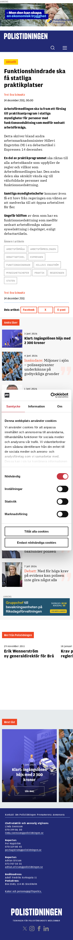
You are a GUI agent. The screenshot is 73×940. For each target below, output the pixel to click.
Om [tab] (59, 406)
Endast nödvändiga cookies (36, 542)
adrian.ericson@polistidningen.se (24, 867)
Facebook (28, 309)
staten (10, 280)
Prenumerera (44, 814)
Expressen (36, 256)
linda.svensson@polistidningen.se (24, 833)
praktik (39, 272)
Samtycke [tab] (13, 406)
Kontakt (9, 814)
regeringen (57, 272)
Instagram (31, 928)
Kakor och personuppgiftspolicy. (23, 891)
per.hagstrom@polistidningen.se (23, 850)
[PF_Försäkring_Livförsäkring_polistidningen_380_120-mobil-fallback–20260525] (36, 14)
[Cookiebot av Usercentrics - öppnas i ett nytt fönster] (51, 395)
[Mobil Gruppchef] (36, 607)
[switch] (62, 489)
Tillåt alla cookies (36, 531)
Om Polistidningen (25, 814)
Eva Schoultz (17, 94)
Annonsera (59, 814)
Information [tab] (36, 406)
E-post (61, 309)
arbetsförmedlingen (43, 249)
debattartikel (15, 256)
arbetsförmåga (15, 249)
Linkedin (46, 928)
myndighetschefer (17, 272)
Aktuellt (11, 62)
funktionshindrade (18, 264)
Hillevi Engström (47, 264)
